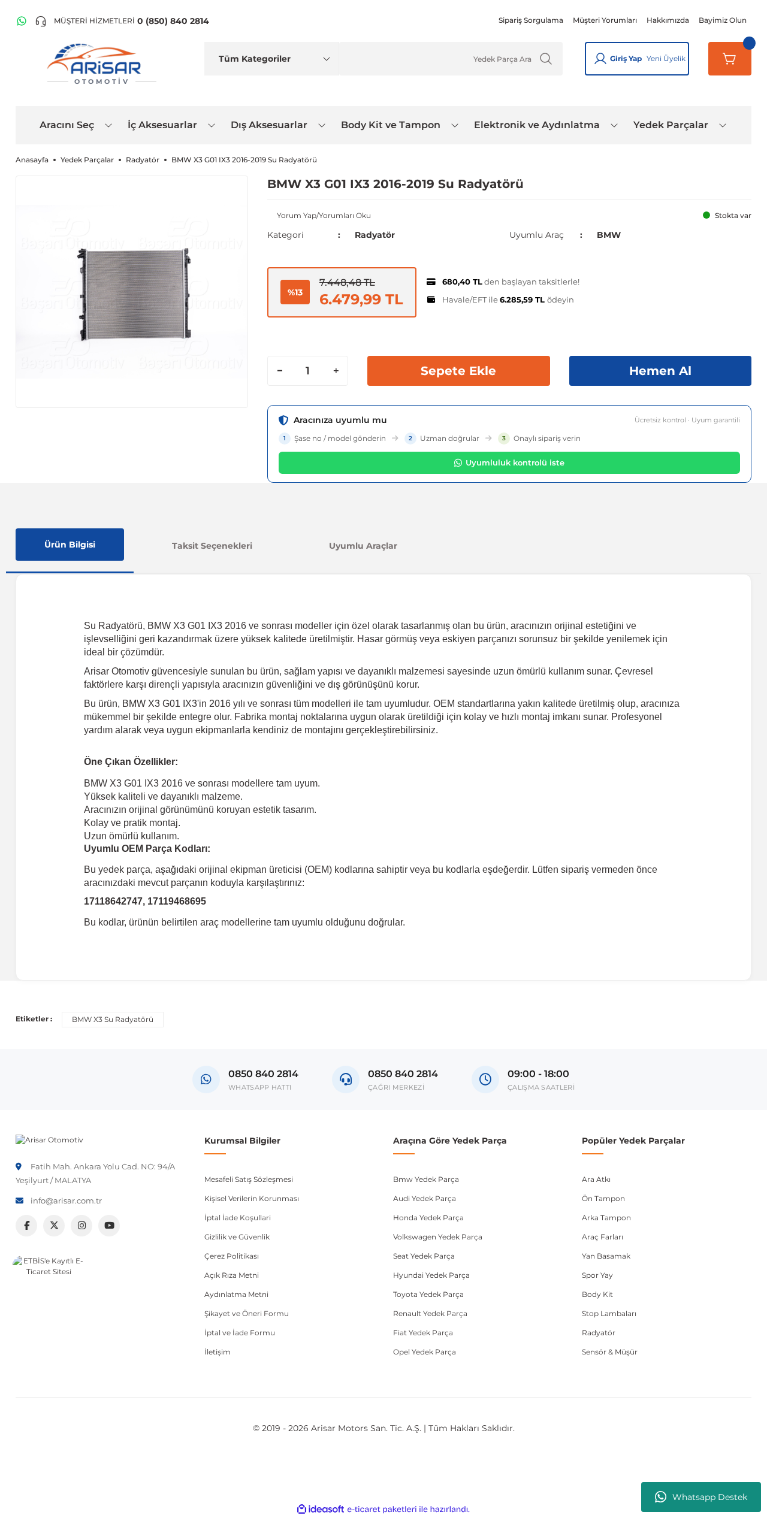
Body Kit (597, 1294)
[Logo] (49, 1139)
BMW (609, 234)
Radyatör (375, 234)
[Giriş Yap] (600, 59)
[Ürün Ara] (546, 58)
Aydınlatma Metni (236, 1294)
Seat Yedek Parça (424, 1255)
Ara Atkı (596, 1179)
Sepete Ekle (458, 371)
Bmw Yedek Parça (426, 1179)
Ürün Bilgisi (69, 544)
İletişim (217, 1351)
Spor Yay (597, 1275)
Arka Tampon (606, 1217)
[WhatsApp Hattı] (22, 21)
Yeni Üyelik (666, 58)
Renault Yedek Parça (430, 1313)
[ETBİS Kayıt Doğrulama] (48, 1292)
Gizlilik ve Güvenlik (237, 1236)
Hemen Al (660, 371)
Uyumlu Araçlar (363, 545)
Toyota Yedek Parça (428, 1294)
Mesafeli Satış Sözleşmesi (248, 1179)
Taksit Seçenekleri (212, 545)
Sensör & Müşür (610, 1351)
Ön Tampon (603, 1198)
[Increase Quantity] (336, 370)
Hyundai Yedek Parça (431, 1275)
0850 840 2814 (403, 1073)
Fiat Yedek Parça (423, 1332)
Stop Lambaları (609, 1313)
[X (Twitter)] (54, 1225)
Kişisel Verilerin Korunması (251, 1198)
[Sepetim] (729, 58)
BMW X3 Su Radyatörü (112, 1019)
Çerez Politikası (231, 1255)
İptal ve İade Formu (239, 1332)
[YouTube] (109, 1225)
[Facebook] (26, 1225)
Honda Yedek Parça (428, 1217)
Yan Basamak (606, 1255)
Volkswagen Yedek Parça (437, 1236)
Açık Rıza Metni (231, 1275)
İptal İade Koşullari (237, 1217)
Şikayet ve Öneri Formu (246, 1313)
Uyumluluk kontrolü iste (515, 462)
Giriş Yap (626, 58)
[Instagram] (81, 1225)
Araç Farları (602, 1236)
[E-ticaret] (382, 1509)
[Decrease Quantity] (280, 370)
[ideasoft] (321, 1509)
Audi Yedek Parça (424, 1198)
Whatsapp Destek (709, 1497)
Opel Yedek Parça (424, 1351)
